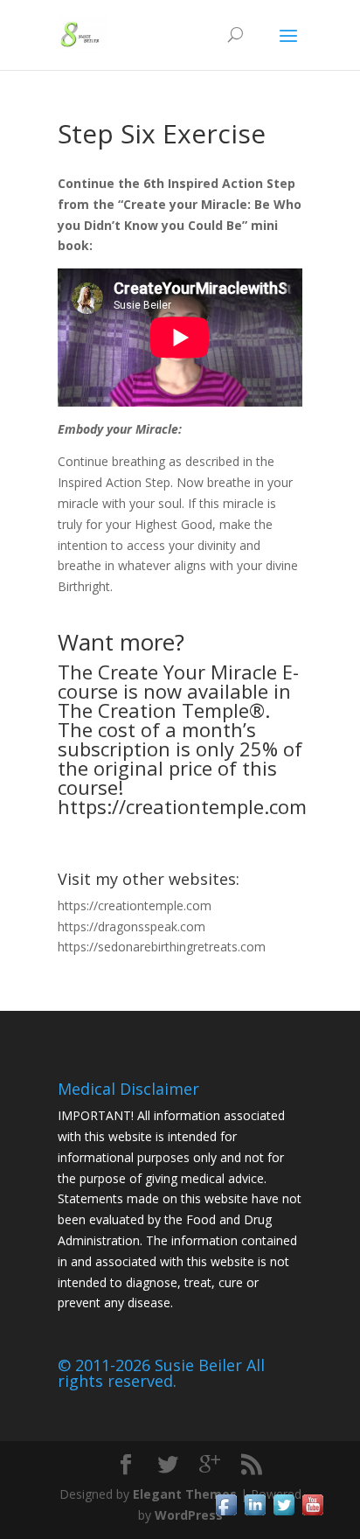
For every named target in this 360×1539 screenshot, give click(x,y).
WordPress (189, 1515)
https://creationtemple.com (182, 806)
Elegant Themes (185, 1494)
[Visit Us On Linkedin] (254, 1514)
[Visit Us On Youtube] (312, 1514)
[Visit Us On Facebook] (225, 1514)
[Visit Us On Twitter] (283, 1514)
